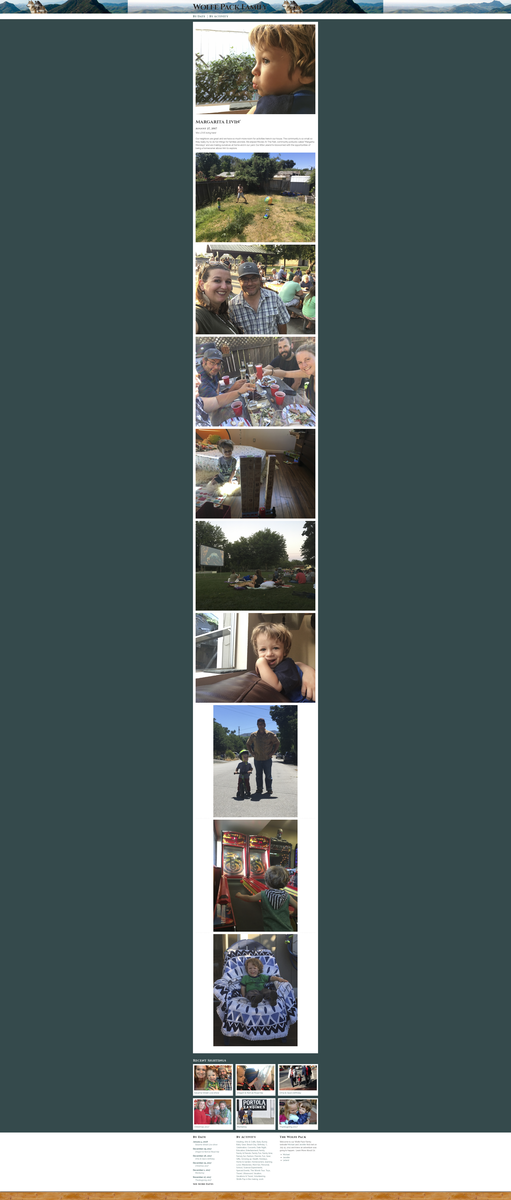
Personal (265, 1165)
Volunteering (259, 1176)
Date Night (261, 1147)
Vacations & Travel (244, 1176)
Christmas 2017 (201, 1127)
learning (268, 1162)
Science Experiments (253, 1167)
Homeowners (258, 1162)
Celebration (241, 1147)
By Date (199, 16)
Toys (268, 1170)
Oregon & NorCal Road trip (250, 1093)
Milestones (247, 1165)
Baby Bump (262, 1142)
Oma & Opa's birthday (290, 1093)
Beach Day (252, 1144)
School (239, 1167)
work (261, 1179)
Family (262, 1150)
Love (238, 1165)
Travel (239, 1173)
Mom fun (256, 1165)
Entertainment (252, 1150)
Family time (267, 1153)
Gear (268, 1156)
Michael (291, 1144)
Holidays (263, 1159)
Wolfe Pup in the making (247, 1179)
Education (240, 1150)
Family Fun (256, 1153)
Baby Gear (241, 1144)
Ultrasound (248, 1173)
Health (255, 1159)
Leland (286, 1160)
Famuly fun (241, 1156)
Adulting (240, 1142)
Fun (263, 1156)
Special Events (243, 1170)
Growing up (246, 1159)
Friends (258, 1156)
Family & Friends (243, 1153)
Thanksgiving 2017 (288, 1127)
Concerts (252, 1147)
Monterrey (242, 1127)
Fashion (250, 1156)
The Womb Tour (257, 1170)
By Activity (218, 16)
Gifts (238, 1159)
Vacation (257, 1173)
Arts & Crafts (250, 1142)
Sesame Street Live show (206, 1093)
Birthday (261, 1144)
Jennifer (302, 1144)
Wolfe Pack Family (230, 7)
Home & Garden (243, 1162)
